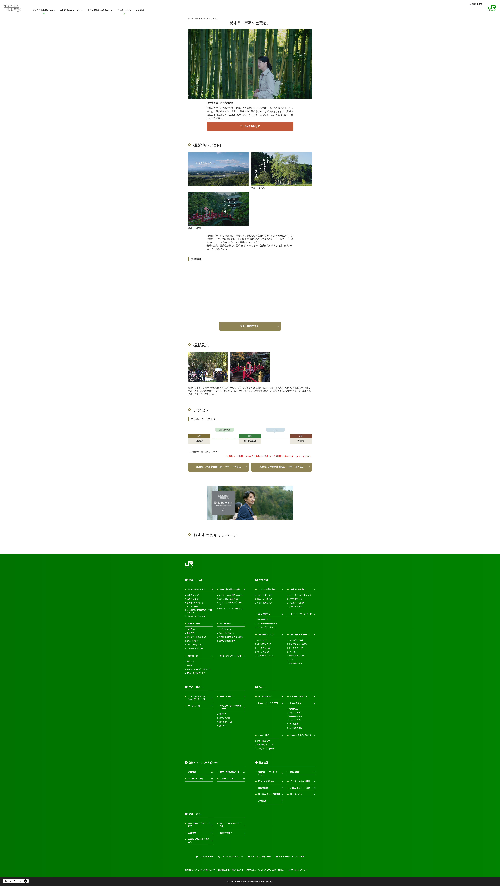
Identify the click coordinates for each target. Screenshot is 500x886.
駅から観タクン (295, 663)
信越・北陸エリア (264, 603)
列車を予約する (263, 619)
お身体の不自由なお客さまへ (199, 669)
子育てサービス (227, 696)
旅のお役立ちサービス (300, 634)
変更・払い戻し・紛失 (230, 589)
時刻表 (189, 629)
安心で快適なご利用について (199, 824)
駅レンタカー (294, 648)
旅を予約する (264, 613)
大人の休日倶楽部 (296, 640)
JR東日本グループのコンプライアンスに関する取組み (265, 870)
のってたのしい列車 (195, 644)
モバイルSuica (225, 629)
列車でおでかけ (295, 599)
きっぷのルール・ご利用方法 (231, 608)
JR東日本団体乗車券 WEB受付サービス (199, 611)
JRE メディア (262, 644)
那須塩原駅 (250, 440)
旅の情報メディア (266, 634)
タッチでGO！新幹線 (265, 748)
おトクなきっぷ (193, 595)
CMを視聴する (252, 126)
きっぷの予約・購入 (196, 589)
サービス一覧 (194, 705)
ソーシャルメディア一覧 (261, 856)
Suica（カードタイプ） (268, 702)
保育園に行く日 (225, 722)
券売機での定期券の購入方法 (231, 637)
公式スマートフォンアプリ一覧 (291, 856)
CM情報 (195, 19)
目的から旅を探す (298, 589)
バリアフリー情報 (206, 856)
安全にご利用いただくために (231, 824)
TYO (291, 659)
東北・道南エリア (264, 595)
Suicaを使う (295, 702)
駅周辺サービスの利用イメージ (231, 707)
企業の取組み (226, 832)
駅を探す (190, 661)
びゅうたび (261, 652)
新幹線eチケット (194, 603)
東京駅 (199, 440)
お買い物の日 (224, 718)
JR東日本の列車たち (195, 648)
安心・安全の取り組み (196, 673)
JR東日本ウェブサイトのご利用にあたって (200, 870)
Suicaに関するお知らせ (300, 735)
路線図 (189, 665)
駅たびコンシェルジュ (298, 644)
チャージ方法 (294, 720)
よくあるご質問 (476, 4)
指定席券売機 (192, 606)
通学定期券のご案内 (227, 641)
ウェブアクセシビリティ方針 (297, 870)
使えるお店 (293, 724)
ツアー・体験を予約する (267, 623)
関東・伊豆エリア (264, 599)
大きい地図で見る (249, 326)
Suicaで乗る (263, 735)
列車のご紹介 (194, 623)
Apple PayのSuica (226, 633)
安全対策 (192, 832)
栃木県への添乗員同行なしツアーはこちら (282, 467)
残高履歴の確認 (295, 716)
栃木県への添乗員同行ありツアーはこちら (218, 467)
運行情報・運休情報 (195, 637)
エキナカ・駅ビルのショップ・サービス (197, 697)
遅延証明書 (191, 641)
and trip (260, 640)
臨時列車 (190, 633)
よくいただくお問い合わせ (232, 856)
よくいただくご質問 (227, 599)
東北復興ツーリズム (265, 655)
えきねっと (191, 599)
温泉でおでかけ (295, 606)
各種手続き (293, 708)
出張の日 (222, 714)
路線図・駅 (193, 655)
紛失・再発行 (294, 712)
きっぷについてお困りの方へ (231, 595)
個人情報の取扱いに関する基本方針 (230, 870)
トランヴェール (263, 648)
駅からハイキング (296, 655)
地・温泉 (293, 652)
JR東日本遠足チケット (196, 616)
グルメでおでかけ (296, 603)
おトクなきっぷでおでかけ (300, 595)
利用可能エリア (263, 741)
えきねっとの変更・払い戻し (231, 602)
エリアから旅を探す (267, 589)
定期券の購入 (226, 623)
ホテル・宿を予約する (266, 627)
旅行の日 (222, 726)
